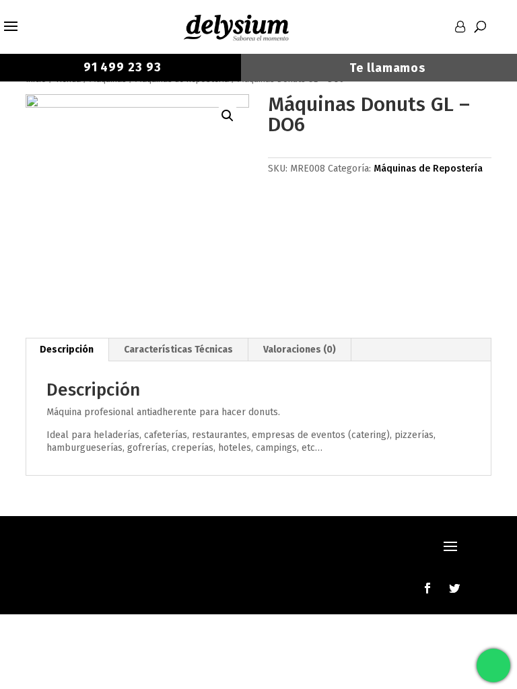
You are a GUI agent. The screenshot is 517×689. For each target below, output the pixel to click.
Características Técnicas (178, 349)
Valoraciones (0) (299, 349)
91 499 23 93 (121, 67)
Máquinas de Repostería (428, 168)
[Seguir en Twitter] (454, 588)
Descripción (67, 349)
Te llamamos (387, 68)
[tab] (67, 349)
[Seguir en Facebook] (427, 588)
